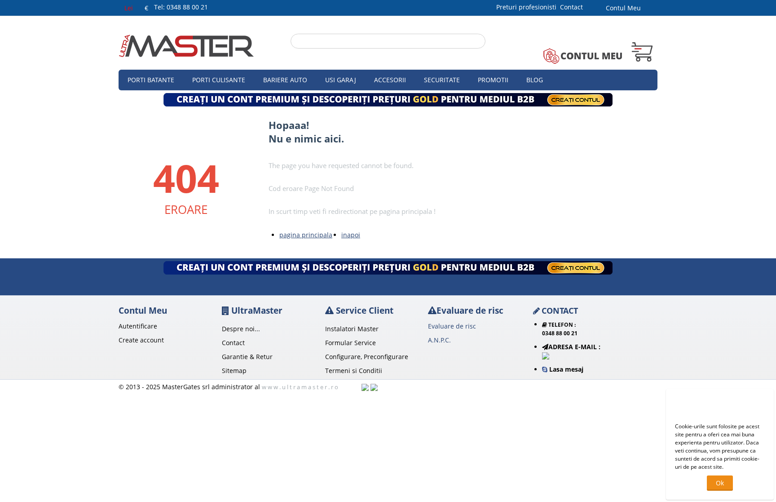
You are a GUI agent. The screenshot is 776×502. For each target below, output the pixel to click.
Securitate (442, 80)
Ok (720, 483)
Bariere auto (285, 80)
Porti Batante (151, 80)
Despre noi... (241, 328)
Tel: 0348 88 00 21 (181, 7)
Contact (571, 7)
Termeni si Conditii (353, 370)
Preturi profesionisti (528, 7)
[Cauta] (478, 42)
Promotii (493, 80)
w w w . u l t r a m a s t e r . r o (300, 387)
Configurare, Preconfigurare (366, 356)
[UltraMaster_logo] (186, 45)
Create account (141, 340)
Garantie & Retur (247, 356)
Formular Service (350, 342)
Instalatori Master (352, 328)
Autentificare (138, 326)
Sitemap (234, 370)
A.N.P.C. (439, 340)
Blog (534, 80)
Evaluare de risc (452, 326)
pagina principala (305, 235)
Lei (128, 8)
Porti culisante (218, 80)
